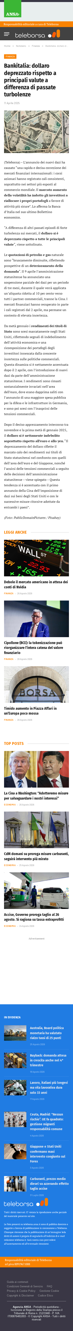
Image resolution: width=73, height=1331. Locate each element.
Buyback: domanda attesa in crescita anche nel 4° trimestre (48, 1060)
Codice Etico (45, 1295)
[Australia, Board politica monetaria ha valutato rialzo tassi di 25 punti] (15, 1033)
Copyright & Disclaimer (20, 1295)
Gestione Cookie (49, 1290)
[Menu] (6, 33)
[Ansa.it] (12, 10)
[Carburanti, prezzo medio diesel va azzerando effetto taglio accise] (15, 1184)
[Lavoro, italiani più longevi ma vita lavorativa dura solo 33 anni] (15, 1087)
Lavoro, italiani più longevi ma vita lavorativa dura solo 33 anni (49, 1088)
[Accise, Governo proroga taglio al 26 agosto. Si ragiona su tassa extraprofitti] (36, 890)
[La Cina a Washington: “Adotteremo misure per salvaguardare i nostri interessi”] (36, 769)
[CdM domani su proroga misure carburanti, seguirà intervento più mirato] (36, 830)
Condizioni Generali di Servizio (25, 1286)
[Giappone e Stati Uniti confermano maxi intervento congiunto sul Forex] (15, 1151)
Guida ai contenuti (17, 1281)
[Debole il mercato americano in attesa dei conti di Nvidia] (36, 558)
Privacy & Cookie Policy (21, 1290)
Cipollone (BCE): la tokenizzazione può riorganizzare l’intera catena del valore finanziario (33, 648)
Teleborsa (52, 24)
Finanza (10, 56)
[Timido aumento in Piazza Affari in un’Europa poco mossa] (36, 684)
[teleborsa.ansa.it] (37, 33)
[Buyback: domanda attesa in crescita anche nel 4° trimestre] (15, 1060)
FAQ (49, 1286)
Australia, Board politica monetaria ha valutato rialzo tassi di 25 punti (47, 1033)
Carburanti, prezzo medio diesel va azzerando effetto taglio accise (49, 1184)
